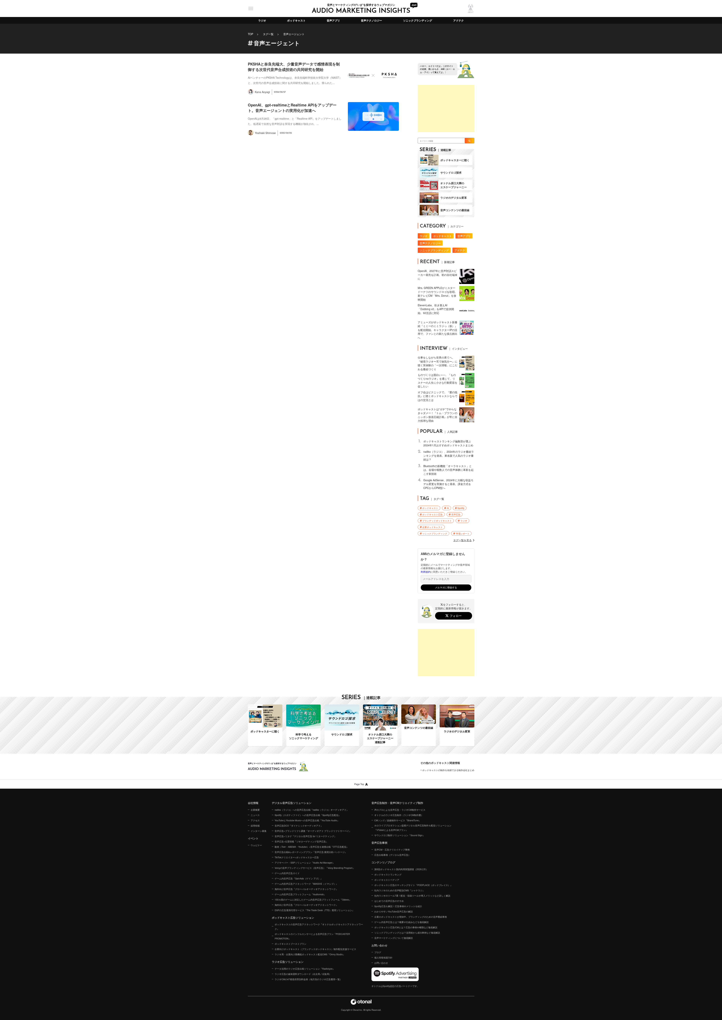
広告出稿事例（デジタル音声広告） (392, 854)
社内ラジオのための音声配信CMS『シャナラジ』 (399, 890)
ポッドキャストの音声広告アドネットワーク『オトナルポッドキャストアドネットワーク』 (319, 926)
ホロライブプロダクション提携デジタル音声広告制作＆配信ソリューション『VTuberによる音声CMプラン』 (412, 827)
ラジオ (262, 20)
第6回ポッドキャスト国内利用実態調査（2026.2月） (401, 869)
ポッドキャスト (296, 20)
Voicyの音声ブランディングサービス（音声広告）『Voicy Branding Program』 (315, 867)
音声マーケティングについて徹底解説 (393, 937)
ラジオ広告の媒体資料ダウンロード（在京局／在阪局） (303, 973)
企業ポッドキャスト (432, 527)
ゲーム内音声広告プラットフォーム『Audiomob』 (300, 894)
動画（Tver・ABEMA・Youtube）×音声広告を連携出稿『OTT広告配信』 (312, 846)
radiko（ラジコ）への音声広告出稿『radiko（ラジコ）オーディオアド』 (312, 809)
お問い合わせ (381, 962)
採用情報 (255, 825)
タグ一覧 (268, 34)
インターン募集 (259, 830)
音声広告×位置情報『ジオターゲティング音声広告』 (301, 841)
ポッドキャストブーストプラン (290, 943)
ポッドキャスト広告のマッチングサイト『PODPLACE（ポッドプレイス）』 (413, 885)
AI (448, 508)
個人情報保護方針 (383, 957)
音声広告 (455, 514)
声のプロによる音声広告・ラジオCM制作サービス (399, 809)
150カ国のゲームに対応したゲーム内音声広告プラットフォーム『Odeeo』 (313, 899)
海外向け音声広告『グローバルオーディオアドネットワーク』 (306, 889)
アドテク (458, 20)
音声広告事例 (379, 842)
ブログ (377, 952)
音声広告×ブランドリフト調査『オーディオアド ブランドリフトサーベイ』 (313, 830)
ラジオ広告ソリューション (288, 962)
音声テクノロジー (371, 20)
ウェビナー (256, 845)
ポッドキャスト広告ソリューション (293, 917)
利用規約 (426, 572)
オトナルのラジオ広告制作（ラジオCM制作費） (398, 815)
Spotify (460, 508)
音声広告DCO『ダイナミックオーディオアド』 (299, 825)
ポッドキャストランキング (387, 874)
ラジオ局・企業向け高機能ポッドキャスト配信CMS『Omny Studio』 (310, 954)
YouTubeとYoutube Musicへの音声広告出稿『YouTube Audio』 (307, 820)
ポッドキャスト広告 (432, 514)
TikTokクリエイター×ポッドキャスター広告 (297, 857)
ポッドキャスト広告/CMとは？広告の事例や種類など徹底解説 (405, 927)
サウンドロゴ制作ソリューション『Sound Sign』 (399, 835)
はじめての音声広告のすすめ (389, 900)
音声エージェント (293, 34)
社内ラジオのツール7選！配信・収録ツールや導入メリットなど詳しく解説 (412, 895)
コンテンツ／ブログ (383, 862)
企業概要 (255, 809)
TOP (250, 34)
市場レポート (462, 533)
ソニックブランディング (417, 20)
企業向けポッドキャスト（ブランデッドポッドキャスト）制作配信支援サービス (315, 949)
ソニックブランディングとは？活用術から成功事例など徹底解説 (407, 932)
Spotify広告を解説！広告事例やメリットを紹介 (398, 906)
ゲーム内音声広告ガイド (287, 873)
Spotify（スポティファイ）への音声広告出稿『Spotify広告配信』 (308, 815)
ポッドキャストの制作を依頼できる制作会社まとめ (448, 770)
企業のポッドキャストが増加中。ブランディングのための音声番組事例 (410, 916)
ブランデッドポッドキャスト (437, 520)
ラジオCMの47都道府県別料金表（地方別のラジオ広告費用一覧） (308, 979)
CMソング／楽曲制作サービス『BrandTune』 (397, 820)
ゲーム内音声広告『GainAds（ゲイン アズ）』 (299, 878)
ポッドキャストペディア (386, 879)
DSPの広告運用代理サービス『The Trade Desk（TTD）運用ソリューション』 (314, 910)
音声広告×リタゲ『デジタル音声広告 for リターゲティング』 (305, 836)
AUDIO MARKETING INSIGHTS (361, 11)
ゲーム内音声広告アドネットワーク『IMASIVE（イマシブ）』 (306, 883)
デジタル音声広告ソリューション (291, 803)
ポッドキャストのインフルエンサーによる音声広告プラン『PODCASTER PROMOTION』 (312, 936)
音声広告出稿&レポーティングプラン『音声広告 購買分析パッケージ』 (311, 852)
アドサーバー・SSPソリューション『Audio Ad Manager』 (305, 862)
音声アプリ (333, 20)
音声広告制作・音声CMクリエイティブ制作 (397, 803)
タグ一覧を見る (462, 540)
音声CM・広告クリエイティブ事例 (392, 849)
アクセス (255, 820)
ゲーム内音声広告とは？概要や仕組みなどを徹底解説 (401, 922)
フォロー (456, 616)
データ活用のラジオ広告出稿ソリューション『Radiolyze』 (305, 968)
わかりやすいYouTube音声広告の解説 (393, 911)
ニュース (255, 815)
